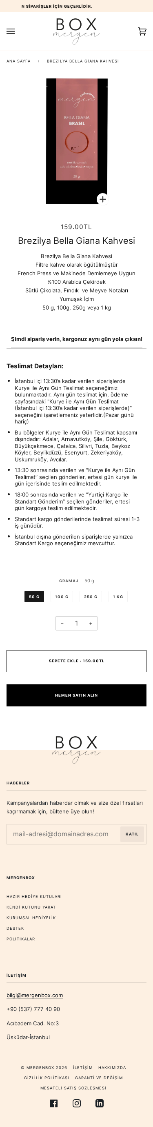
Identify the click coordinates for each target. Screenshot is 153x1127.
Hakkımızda (112, 1067)
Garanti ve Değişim (99, 1078)
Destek (15, 928)
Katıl (132, 834)
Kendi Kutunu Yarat (31, 907)
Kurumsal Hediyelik (31, 917)
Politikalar (21, 939)
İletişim (83, 1067)
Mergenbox (40, 1067)
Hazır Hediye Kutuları (34, 896)
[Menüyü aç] (19, 31)
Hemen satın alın (76, 695)
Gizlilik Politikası (46, 1078)
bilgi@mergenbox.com (35, 995)
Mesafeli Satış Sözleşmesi (73, 1088)
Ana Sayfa (19, 61)
